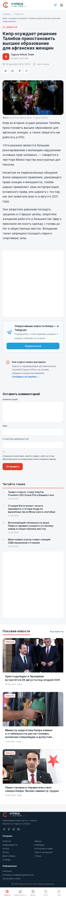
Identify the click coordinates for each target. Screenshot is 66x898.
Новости (19, 14)
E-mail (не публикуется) (16, 439)
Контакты (7, 871)
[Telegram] (55, 5)
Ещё (59, 895)
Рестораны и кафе (43, 848)
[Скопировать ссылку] (26, 71)
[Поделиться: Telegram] (5, 71)
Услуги (6, 848)
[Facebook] (8, 829)
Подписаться (33, 346)
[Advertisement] (33, 283)
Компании (39, 845)
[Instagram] (13, 829)
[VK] (18, 829)
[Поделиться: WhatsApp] (12, 71)
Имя (5, 425)
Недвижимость (10, 845)
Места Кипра (9, 856)
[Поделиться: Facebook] (19, 71)
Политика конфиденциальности (18, 875)
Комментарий (10, 399)
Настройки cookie (11, 878)
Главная (7, 14)
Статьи (37, 856)
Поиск (45, 895)
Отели (6, 852)
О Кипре (7, 859)
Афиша (37, 841)
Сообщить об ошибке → (25, 376)
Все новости (56, 631)
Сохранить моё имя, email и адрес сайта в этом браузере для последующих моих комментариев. (30, 457)
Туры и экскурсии (43, 852)
